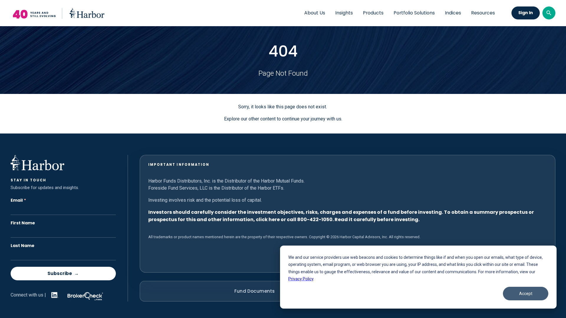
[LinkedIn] (53, 295)
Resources (483, 13)
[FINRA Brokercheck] (83, 294)
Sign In (525, 13)
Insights (344, 13)
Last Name (22, 246)
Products (373, 13)
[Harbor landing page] (57, 13)
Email (18, 200)
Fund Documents (254, 291)
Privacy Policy (300, 278)
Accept (525, 293)
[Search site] (548, 12)
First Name (23, 223)
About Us (314, 13)
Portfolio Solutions (414, 13)
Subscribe (59, 273)
